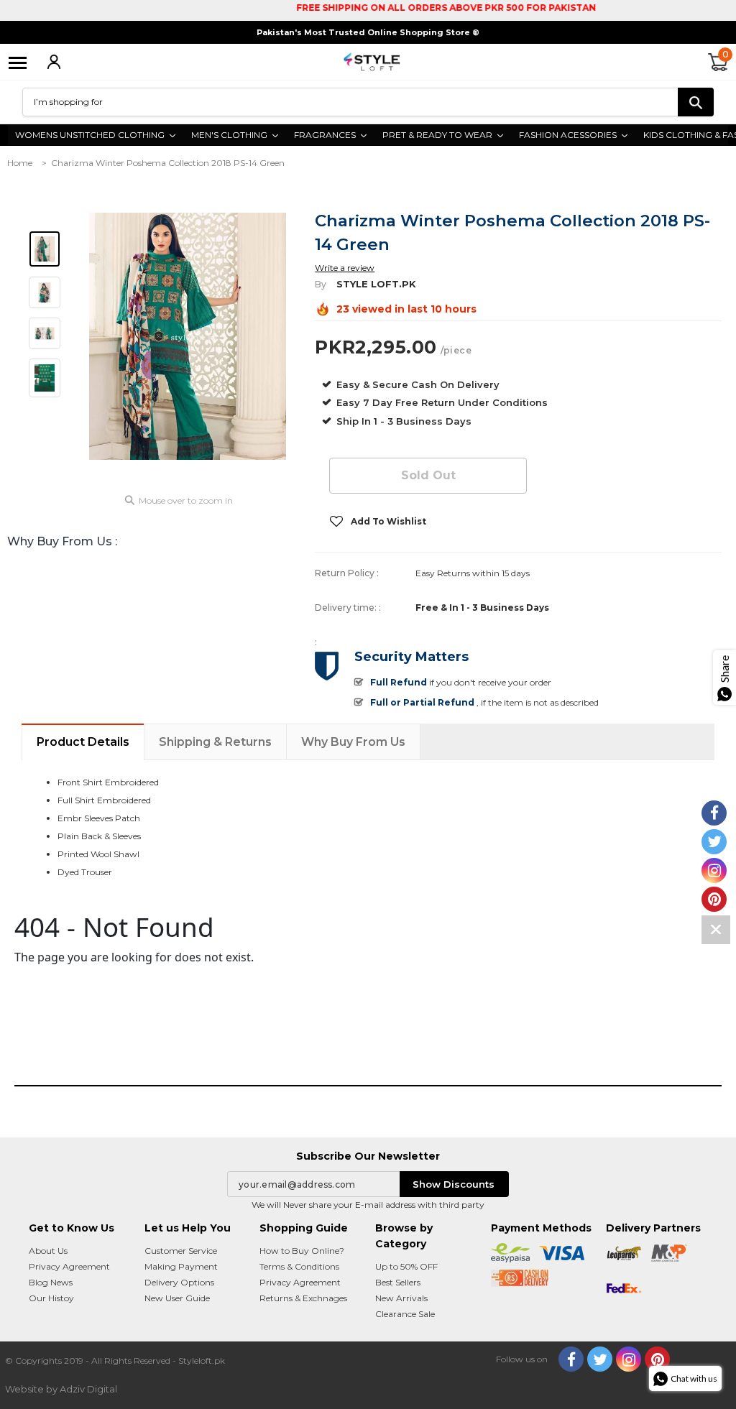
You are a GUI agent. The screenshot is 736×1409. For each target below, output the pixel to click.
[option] (188, 336)
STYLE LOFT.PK (376, 284)
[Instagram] (628, 1359)
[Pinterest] (657, 1359)
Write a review (344, 267)
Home (19, 162)
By (320, 284)
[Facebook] (571, 1359)
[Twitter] (599, 1359)
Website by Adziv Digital (61, 1389)
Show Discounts (453, 1184)
